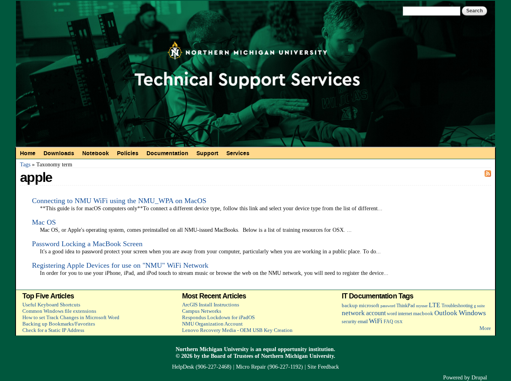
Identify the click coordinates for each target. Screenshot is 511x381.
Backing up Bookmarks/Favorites (58, 324)
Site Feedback (323, 366)
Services (238, 153)
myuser (422, 306)
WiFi (375, 321)
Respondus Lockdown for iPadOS (218, 317)
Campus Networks (201, 311)
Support (207, 153)
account (376, 313)
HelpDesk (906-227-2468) (202, 366)
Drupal (479, 377)
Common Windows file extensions (59, 311)
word (392, 313)
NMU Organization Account (212, 324)
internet (405, 313)
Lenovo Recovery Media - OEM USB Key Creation (237, 330)
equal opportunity (285, 349)
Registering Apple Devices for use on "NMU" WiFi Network (120, 265)
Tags (25, 164)
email (363, 321)
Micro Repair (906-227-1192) (269, 366)
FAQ (388, 321)
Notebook (95, 153)
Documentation (167, 153)
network (353, 313)
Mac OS (44, 222)
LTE (434, 305)
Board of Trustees (232, 356)
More (485, 328)
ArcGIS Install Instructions (210, 305)
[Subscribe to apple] (488, 173)
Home (28, 153)
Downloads (59, 153)
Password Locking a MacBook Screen (87, 244)
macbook (423, 313)
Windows (472, 313)
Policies (128, 153)
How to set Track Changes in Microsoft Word (70, 317)
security (349, 321)
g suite (479, 306)
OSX (398, 322)
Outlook (446, 313)
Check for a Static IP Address (53, 330)
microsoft (369, 305)
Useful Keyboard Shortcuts (51, 305)
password (387, 306)
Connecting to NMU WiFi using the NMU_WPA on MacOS (119, 201)
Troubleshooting (457, 305)
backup (350, 305)
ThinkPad (405, 305)
